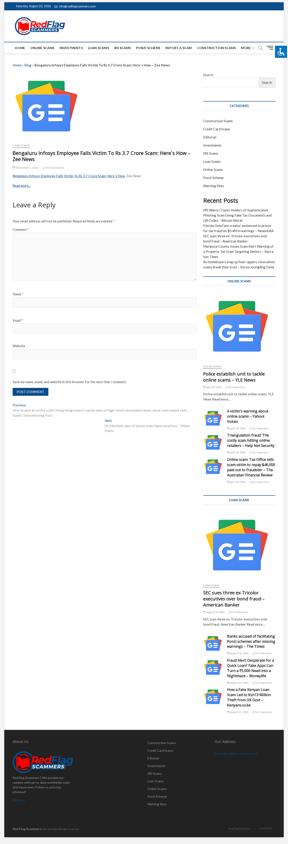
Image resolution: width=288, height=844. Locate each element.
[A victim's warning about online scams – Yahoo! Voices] (213, 418)
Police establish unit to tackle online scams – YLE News (234, 377)
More (246, 48)
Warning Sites (213, 186)
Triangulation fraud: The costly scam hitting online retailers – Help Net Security (250, 440)
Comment (21, 229)
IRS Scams (122, 48)
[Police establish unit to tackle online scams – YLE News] (239, 326)
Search (208, 75)
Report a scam (179, 48)
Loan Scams (98, 48)
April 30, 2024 (213, 387)
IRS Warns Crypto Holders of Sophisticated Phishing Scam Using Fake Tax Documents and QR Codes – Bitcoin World (237, 215)
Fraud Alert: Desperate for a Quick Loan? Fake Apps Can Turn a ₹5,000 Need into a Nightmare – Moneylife (250, 668)
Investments (71, 48)
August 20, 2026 (215, 612)
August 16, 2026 (239, 653)
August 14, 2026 (239, 682)
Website (19, 346)
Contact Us (265, 828)
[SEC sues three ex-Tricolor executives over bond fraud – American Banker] (239, 545)
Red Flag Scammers (240, 828)
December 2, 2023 (27, 167)
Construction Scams (216, 48)
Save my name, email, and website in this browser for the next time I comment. (70, 382)
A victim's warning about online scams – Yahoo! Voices (247, 416)
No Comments (54, 167)
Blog (28, 65)
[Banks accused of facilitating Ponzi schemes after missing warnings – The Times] (213, 643)
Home (20, 48)
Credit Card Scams (216, 129)
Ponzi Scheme (148, 48)
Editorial (209, 137)
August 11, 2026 (239, 711)
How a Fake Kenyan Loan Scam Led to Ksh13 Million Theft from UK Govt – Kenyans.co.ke (249, 697)
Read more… (22, 185)
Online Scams (42, 48)
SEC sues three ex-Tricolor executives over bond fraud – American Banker (234, 599)
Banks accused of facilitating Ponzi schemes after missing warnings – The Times (251, 641)
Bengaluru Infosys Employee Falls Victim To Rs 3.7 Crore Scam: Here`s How (69, 176)
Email (18, 320)
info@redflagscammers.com (77, 6)
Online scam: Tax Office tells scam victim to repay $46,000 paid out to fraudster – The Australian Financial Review (251, 467)
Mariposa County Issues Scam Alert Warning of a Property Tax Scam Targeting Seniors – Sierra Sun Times (238, 251)
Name (18, 294)
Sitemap (18, 800)
